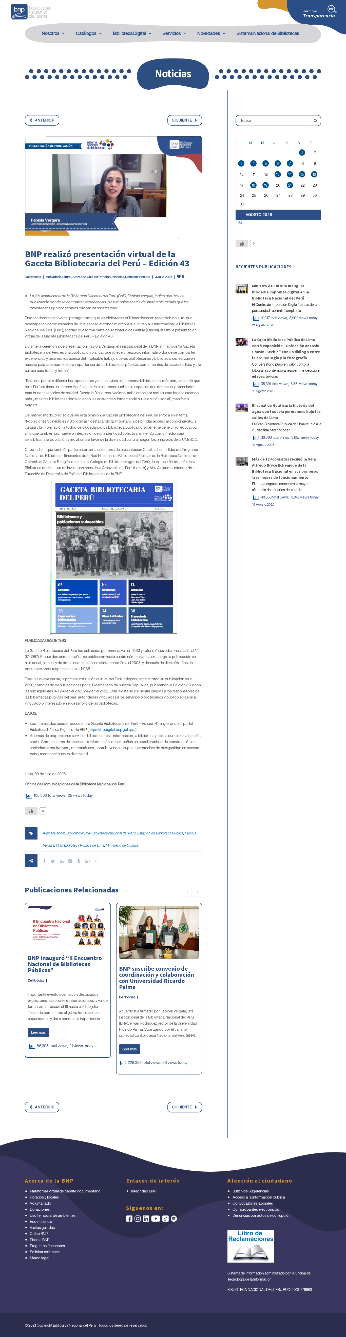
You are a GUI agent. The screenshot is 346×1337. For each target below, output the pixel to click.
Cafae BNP (39, 1233)
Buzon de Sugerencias (251, 1191)
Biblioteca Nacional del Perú (114, 833)
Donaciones (40, 1209)
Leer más (38, 1032)
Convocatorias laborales (253, 1203)
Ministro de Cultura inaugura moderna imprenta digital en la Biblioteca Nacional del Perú (280, 292)
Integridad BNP (143, 1191)
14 (290, 174)
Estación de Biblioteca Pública (160, 833)
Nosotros (50, 33)
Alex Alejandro (54, 833)
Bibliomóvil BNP (79, 833)
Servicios (172, 33)
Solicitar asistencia (45, 1251)
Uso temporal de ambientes (52, 1215)
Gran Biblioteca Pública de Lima (80, 845)
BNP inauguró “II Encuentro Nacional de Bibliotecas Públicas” (65, 964)
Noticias (35, 276)
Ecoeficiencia (41, 1221)
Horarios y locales (44, 1197)
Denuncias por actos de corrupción (262, 1215)
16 (314, 174)
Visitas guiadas (42, 1227)
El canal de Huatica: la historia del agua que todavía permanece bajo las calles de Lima (286, 411)
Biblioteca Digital (129, 33)
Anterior (44, 120)
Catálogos (86, 33)
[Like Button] (31, 811)
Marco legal (39, 1258)
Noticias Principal (137, 276)
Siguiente (182, 120)
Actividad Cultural (58, 276)
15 (302, 174)
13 (277, 174)
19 (265, 185)
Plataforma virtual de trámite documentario (65, 1191)
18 (253, 185)
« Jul (239, 222)
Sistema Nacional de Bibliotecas (268, 33)
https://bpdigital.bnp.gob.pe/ (112, 729)
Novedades (208, 33)
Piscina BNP (39, 1239)
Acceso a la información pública (259, 1197)
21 (290, 185)
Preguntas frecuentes (47, 1245)
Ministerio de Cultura (122, 845)
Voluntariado (40, 1203)
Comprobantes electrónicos (256, 1209)
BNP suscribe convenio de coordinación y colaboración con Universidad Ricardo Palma (156, 978)
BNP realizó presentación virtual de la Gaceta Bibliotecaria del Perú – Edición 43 (107, 258)
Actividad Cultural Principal (91, 276)
